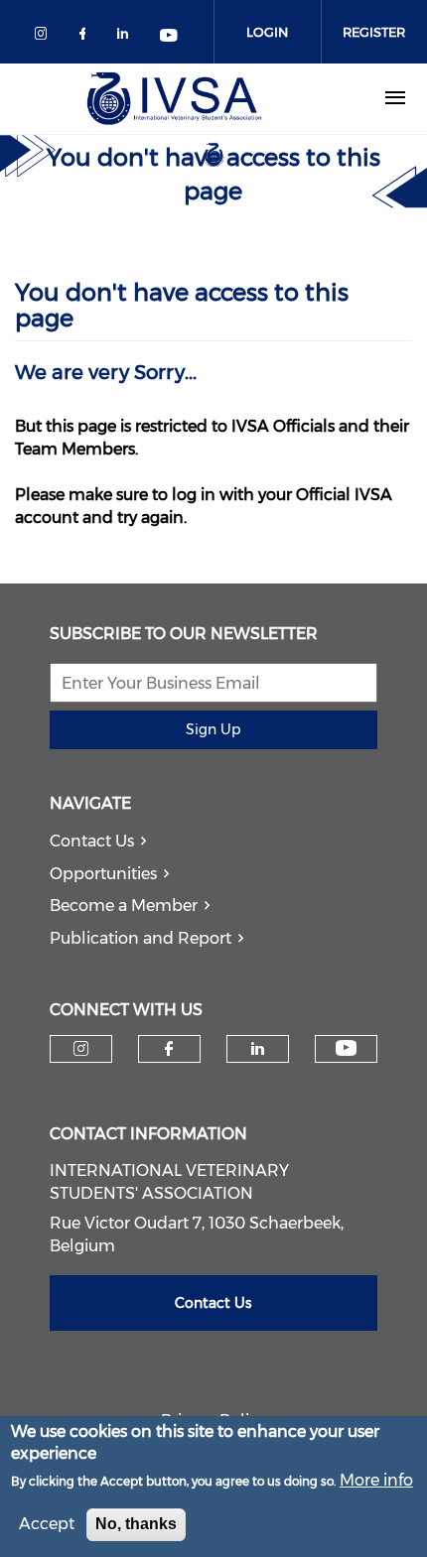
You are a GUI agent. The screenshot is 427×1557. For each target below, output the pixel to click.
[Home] (174, 98)
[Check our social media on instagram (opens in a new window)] (45, 37)
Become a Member (124, 905)
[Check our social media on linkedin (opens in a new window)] (128, 37)
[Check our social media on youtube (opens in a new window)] (170, 37)
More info (376, 1480)
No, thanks (136, 1523)
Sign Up (213, 729)
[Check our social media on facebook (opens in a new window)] (86, 37)
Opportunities (103, 873)
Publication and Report (140, 938)
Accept (46, 1523)
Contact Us (92, 841)
